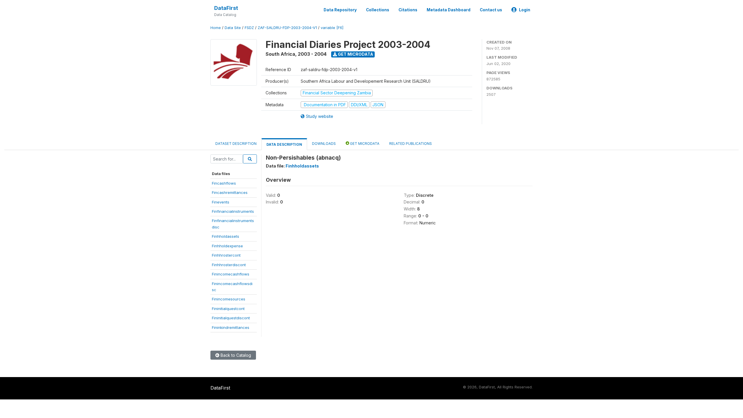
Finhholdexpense (227, 246)
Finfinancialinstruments (233, 211)
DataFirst (226, 8)
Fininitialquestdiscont (231, 318)
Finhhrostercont (226, 255)
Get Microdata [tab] (364, 143)
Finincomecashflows (230, 274)
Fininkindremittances (230, 327)
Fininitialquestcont (228, 308)
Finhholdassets (225, 236)
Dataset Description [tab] (236, 143)
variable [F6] (332, 28)
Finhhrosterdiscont (229, 264)
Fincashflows (224, 183)
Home (215, 28)
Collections (377, 10)
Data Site (233, 28)
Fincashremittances (230, 192)
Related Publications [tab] (410, 143)
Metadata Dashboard (448, 10)
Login (524, 10)
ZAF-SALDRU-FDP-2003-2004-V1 (287, 28)
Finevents (220, 202)
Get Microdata (355, 54)
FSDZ (249, 28)
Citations (407, 10)
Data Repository (340, 10)
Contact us (491, 10)
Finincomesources (228, 299)
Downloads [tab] (324, 143)
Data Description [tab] (284, 144)
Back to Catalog (235, 355)
